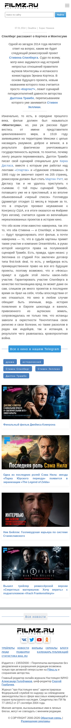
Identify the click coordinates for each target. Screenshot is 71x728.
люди (5, 652)
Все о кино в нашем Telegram (34, 349)
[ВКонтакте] (24, 640)
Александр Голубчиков (17, 681)
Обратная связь (51, 718)
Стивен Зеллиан (49, 369)
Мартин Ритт (54, 179)
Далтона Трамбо (22, 98)
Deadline (32, 28)
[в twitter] (32, 640)
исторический (32, 362)
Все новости (35, 616)
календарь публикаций (52, 652)
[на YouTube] (39, 640)
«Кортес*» (27, 89)
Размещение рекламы (35, 721)
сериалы (51, 648)
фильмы (37, 648)
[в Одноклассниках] (47, 640)
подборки (23, 652)
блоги (64, 648)
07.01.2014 (20, 28)
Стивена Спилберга (23, 57)
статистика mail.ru (15, 656)
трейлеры (8, 648)
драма (10, 362)
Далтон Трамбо (16, 376)
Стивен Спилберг (18, 369)
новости (23, 648)
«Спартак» (22, 170)
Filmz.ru (52, 669)
